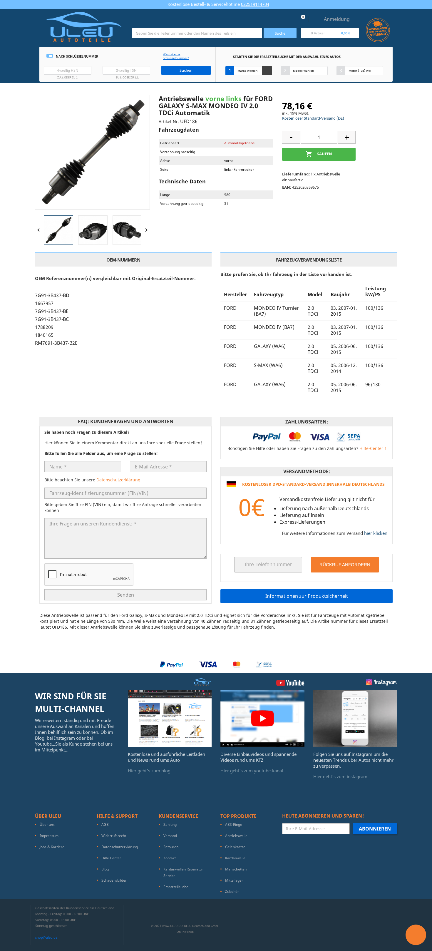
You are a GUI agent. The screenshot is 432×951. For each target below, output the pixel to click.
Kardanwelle (235, 857)
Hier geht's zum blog (149, 770)
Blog (105, 869)
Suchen (186, 70)
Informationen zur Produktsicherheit (306, 596)
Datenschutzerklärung (118, 480)
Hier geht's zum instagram (340, 776)
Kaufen (319, 154)
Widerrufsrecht (113, 835)
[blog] (170, 718)
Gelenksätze (235, 846)
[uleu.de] (83, 29)
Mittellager (234, 880)
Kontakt (169, 857)
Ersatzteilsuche (175, 886)
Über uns (47, 824)
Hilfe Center (111, 857)
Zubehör (232, 891)
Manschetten (236, 869)
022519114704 (255, 4)
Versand (170, 835)
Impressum (49, 835)
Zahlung (170, 824)
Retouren (170, 846)
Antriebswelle (236, 835)
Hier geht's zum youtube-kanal (251, 770)
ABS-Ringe (233, 824)
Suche (280, 33)
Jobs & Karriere (52, 846)
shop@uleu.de (46, 937)
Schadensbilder (114, 880)
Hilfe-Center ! (372, 448)
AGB (105, 824)
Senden (125, 595)
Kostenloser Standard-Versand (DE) (313, 118)
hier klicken (375, 533)
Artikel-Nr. (169, 121)
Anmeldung (337, 19)
